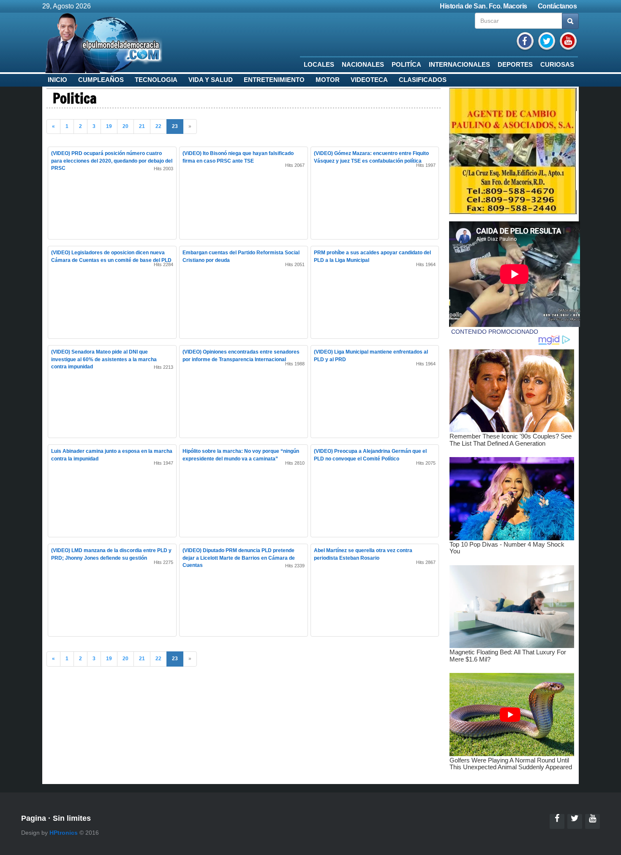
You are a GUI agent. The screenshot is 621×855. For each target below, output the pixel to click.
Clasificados (423, 79)
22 (158, 126)
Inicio (57, 79)
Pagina (33, 818)
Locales (319, 64)
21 (142, 126)
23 (175, 126)
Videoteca (369, 79)
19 (109, 126)
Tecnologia (156, 79)
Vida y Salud (210, 79)
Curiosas (557, 64)
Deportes (515, 64)
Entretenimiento (274, 79)
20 (125, 126)
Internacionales (459, 64)
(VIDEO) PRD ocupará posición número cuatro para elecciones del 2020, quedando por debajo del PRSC (111, 160)
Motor (328, 79)
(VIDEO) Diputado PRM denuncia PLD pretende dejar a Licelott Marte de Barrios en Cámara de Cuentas (238, 557)
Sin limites (72, 818)
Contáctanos (557, 6)
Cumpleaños (101, 79)
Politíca (406, 64)
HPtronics (63, 832)
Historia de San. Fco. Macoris (483, 6)
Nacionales (363, 64)
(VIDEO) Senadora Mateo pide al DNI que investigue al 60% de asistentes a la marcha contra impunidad (104, 359)
